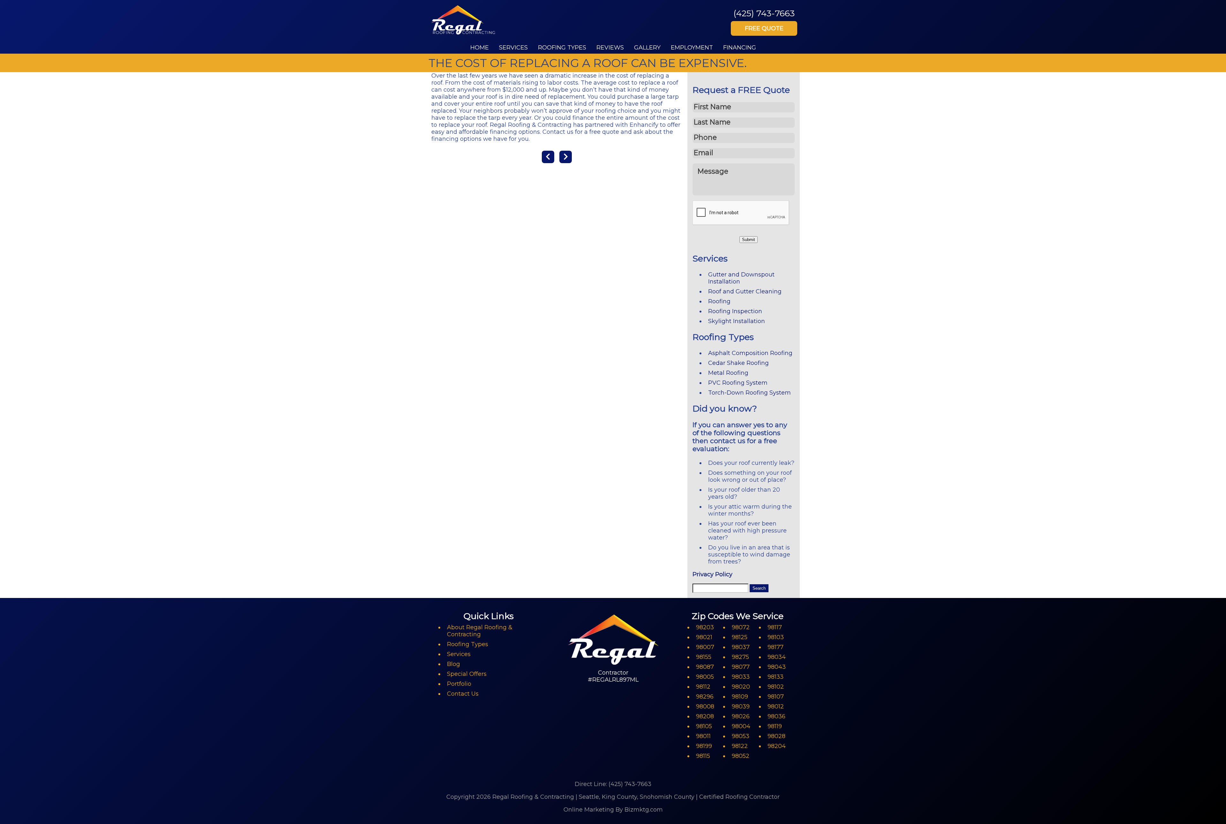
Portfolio (459, 683)
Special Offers (467, 673)
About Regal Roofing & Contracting (479, 631)
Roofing (719, 301)
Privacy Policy (712, 574)
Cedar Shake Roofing (738, 363)
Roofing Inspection (735, 311)
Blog (453, 664)
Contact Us (463, 693)
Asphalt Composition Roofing (750, 353)
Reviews (610, 47)
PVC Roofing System (738, 382)
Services (513, 47)
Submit (748, 239)
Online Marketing (589, 809)
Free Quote (764, 28)
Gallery (647, 47)
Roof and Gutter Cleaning (745, 291)
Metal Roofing (728, 372)
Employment (692, 47)
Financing (739, 47)
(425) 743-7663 (764, 13)
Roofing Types (562, 47)
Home (479, 47)
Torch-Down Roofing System (749, 392)
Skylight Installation (736, 321)
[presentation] (741, 212)
